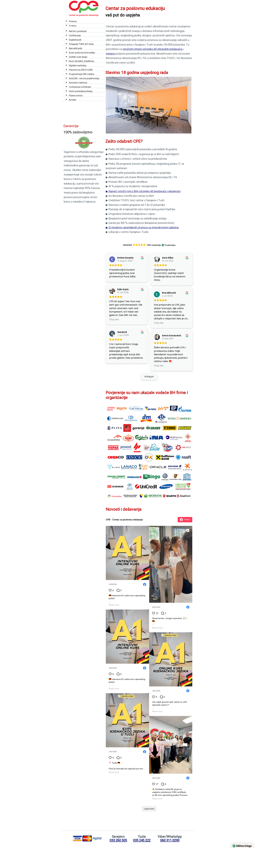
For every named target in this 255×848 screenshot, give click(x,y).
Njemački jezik (75, 48)
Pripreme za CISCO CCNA (81, 70)
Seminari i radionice (78, 82)
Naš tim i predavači (77, 31)
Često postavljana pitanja (80, 91)
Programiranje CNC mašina (81, 74)
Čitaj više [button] (114, 319)
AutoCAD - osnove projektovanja (84, 78)
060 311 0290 (169, 840)
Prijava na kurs (75, 95)
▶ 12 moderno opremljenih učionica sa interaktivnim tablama (142, 227)
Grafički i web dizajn (78, 57)
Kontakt (72, 100)
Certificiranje (75, 35)
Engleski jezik (75, 40)
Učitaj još (149, 376)
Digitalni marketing (77, 65)
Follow (187, 519)
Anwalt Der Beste (74, 207)
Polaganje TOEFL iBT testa (81, 44)
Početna (73, 21)
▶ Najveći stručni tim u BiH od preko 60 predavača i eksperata (143, 191)
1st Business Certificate (80, 87)
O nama (72, 26)
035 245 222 (142, 840)
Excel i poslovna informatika (82, 52)
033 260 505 (118, 840)
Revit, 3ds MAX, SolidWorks (81, 61)
